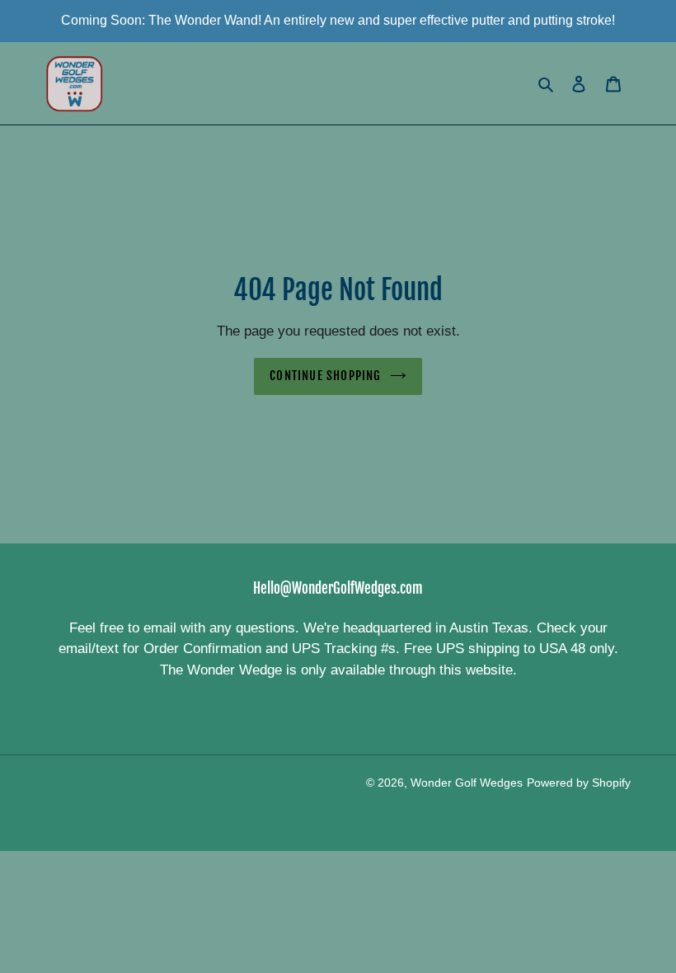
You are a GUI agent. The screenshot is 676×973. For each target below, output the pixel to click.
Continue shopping (325, 375)
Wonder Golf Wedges (467, 782)
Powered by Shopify (579, 782)
